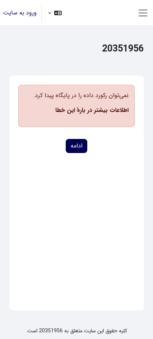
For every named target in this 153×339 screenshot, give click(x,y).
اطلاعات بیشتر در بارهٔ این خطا (91, 110)
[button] (54, 13)
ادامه (76, 145)
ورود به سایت (20, 13)
